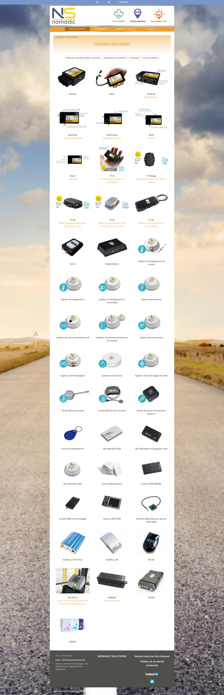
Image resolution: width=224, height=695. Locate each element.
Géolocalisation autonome (114, 57)
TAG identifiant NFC (72, 483)
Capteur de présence (151, 299)
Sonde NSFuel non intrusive (112, 410)
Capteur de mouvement (151, 337)
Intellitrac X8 (112, 559)
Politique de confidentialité (78, 691)
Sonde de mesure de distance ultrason (151, 412)
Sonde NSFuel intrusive (72, 410)
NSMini (72, 641)
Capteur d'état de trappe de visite (151, 375)
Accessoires (134, 57)
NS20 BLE (72, 137)
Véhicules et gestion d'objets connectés (83, 57)
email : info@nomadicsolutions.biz (70, 659)
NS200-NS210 (111, 264)
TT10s (112, 223)
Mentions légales (60, 691)
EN (109, 2)
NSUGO (72, 94)
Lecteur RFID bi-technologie (72, 518)
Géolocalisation (77, 29)
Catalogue (59, 37)
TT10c (151, 223)
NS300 (151, 597)
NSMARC (112, 599)
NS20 (151, 137)
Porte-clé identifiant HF (72, 448)
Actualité (150, 29)
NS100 (151, 559)
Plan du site (95, 691)
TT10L (72, 223)
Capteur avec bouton (112, 375)
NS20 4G (151, 96)
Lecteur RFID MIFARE (151, 483)
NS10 (72, 264)
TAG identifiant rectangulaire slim (151, 448)
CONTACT (123, 2)
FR (97, 2)
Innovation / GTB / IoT (126, 29)
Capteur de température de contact (151, 263)
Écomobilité (101, 29)
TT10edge (151, 179)
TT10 (112, 179)
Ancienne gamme (150, 57)
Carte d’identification (112, 483)
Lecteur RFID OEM (112, 518)
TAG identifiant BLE (112, 448)
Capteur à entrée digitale (73, 375)
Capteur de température (73, 299)
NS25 (111, 94)
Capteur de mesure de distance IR (72, 337)
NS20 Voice (112, 137)
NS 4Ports (73, 600)
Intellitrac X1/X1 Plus (73, 559)
